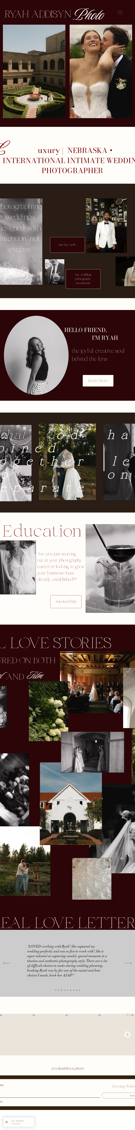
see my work (67, 244)
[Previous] (6, 963)
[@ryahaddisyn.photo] (67, 1008)
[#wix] (70, 1008)
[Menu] (120, 12)
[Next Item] (127, 1034)
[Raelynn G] (64, 990)
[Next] (128, 963)
